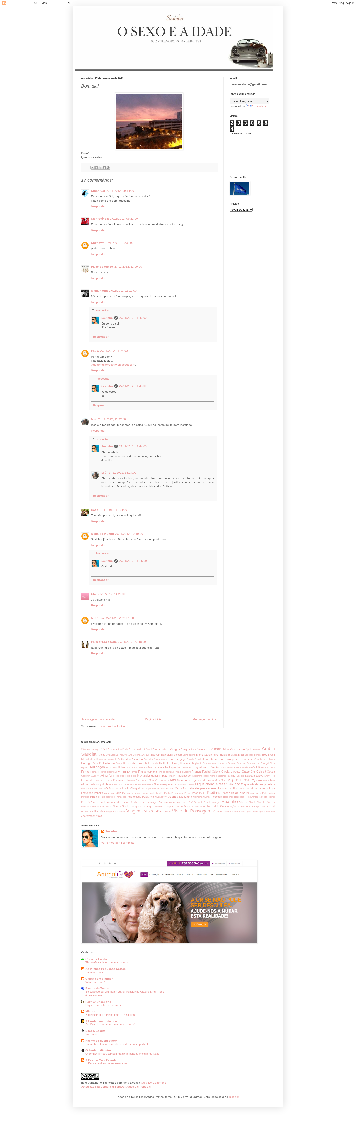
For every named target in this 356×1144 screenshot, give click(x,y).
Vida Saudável (153, 811)
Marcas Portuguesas (137, 780)
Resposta (239, 797)
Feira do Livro (268, 767)
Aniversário (237, 749)
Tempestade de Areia (177, 806)
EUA (222, 767)
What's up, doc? (95, 982)
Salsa (94, 802)
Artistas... (146, 755)
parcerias (109, 793)
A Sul (104, 749)
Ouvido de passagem (199, 788)
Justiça (240, 776)
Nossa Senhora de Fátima (140, 784)
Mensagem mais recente (98, 719)
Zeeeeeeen (269, 811)
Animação (202, 749)
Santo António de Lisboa (114, 802)
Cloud (198, 759)
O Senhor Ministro (98, 1050)
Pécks (167, 793)
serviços (216, 802)
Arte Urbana (134, 755)
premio (101, 797)
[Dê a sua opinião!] (96, 168)
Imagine (173, 776)
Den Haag (172, 763)
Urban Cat (98, 191)
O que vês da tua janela (256, 784)
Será (191, 802)
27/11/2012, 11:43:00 (133, 386)
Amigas (175, 749)
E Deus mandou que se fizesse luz (106, 1063)
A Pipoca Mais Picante (101, 1060)
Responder (98, 206)
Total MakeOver (216, 806)
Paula (95, 351)
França (196, 771)
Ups (96, 811)
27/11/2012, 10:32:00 (120, 242)
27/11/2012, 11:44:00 (133, 446)
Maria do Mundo (102, 533)
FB (258, 767)
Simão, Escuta (95, 1030)
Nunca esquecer (163, 784)
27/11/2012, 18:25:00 (133, 561)
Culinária (109, 763)
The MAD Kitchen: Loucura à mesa (106, 962)
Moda (217, 780)
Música (247, 780)
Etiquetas (186, 767)
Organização (167, 788)
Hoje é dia (130, 776)
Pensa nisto (177, 793)
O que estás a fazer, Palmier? (103, 1005)
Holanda (143, 775)
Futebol (206, 771)
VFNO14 (121, 811)
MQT (231, 780)
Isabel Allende (210, 776)
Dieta (272, 763)
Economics (131, 767)
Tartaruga (146, 806)
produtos (110, 797)
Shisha (243, 802)
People (187, 793)
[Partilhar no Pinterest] (108, 168)
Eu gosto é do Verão (205, 767)
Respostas (102, 310)
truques (257, 806)
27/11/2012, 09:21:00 (124, 218)
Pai (219, 788)
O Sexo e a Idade (117, 788)
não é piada (88, 784)
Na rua (266, 780)
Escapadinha (160, 767)
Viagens (134, 811)
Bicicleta (224, 754)
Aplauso (257, 749)
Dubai (121, 767)
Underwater (87, 811)
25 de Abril (86, 749)
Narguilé (100, 784)
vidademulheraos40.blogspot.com (113, 364)
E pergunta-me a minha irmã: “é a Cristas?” (111, 1014)
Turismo (266, 806)
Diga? (84, 767)
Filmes (134, 771)
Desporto (241, 763)
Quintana (197, 797)
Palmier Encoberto (104, 641)
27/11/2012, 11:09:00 (128, 266)
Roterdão (85, 802)
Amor (193, 749)
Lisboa (85, 780)
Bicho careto (189, 755)
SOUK (109, 806)
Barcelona (167, 754)
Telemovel (158, 806)
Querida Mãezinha (180, 796)
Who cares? (240, 811)
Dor (108, 767)
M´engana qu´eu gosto (101, 780)
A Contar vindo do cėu (101, 1021)
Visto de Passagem (191, 811)
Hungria (155, 775)
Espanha (175, 767)
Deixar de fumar (133, 763)
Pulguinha (148, 796)
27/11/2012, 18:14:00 (122, 472)
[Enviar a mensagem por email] (92, 168)
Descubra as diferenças (215, 763)
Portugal (85, 797)
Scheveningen (149, 802)
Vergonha (111, 811)
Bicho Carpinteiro (207, 754)
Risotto (271, 797)
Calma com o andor (99, 978)
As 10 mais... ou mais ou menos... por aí (110, 1024)
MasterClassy (156, 780)
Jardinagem (224, 776)
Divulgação (96, 767)
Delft (162, 763)
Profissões (121, 797)
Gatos (246, 771)
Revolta (263, 797)
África (140, 749)
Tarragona (135, 806)
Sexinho (107, 317)
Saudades (135, 802)
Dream (113, 767)
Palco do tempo (102, 266)
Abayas (112, 749)
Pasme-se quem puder (101, 1040)
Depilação (197, 763)
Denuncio (185, 763)
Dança (119, 763)
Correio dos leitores (264, 759)
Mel (173, 780)
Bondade (249, 755)
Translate (260, 106)
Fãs (246, 767)
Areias (101, 754)
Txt (273, 806)
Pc (161, 793)
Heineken (119, 776)
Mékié (167, 780)
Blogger (234, 1096)
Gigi (253, 771)
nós (124, 784)
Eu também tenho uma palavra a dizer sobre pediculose (118, 1044)
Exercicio (239, 767)
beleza (178, 754)
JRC (233, 775)
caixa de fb (114, 759)
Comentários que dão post (220, 759)
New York (117, 784)
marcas (122, 780)
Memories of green (189, 780)
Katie (94, 509)
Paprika (98, 792)
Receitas (216, 796)
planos (258, 793)
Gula (93, 776)
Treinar (249, 806)
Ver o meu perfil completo (118, 842)
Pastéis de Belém (151, 793)
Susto (125, 806)
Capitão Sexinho (132, 759)
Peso (195, 792)
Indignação (184, 775)
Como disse (246, 759)
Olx (144, 788)
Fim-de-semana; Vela (168, 771)
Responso (228, 797)
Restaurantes (251, 797)
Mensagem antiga (204, 719)
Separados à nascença (173, 802)
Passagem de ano (131, 793)
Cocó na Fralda (96, 959)
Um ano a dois (94, 972)
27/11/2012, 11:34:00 (113, 509)
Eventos (229, 767)
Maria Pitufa (99, 290)
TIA (204, 806)
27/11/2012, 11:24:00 (114, 351)
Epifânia (148, 767)
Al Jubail (148, 749)
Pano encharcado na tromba (250, 788)
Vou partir (91, 1034)
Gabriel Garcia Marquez (226, 771)
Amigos (185, 749)
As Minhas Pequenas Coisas (105, 968)
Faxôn (252, 767)
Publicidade (134, 796)
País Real (227, 788)
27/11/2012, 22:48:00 (132, 641)
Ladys (259, 775)
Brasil (271, 754)
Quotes (207, 797)
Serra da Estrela (202, 802)
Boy (264, 754)
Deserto (232, 763)
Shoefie (252, 802)
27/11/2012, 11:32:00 (112, 419)
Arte (125, 755)
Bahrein (155, 754)
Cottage (86, 763)
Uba (94, 594)
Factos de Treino (97, 988)
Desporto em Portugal (258, 763)
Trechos (241, 806)
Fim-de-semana (147, 771)
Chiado (190, 759)
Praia (93, 796)
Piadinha (213, 793)
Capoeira (148, 759)
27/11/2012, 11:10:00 (123, 290)
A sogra (96, 749)
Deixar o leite (151, 763)
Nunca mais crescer (184, 784)
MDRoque (98, 618)
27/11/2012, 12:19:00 (129, 533)
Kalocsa (250, 775)
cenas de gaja (176, 759)
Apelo (249, 749)
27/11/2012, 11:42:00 (133, 317)
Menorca (208, 780)
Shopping (261, 802)
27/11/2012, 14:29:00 (112, 594)
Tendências (196, 806)
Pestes (202, 793)
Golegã (261, 771)
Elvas (140, 767)
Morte (224, 780)
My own (257, 780)
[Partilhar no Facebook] (104, 168)
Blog (241, 754)
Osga (178, 788)
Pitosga (250, 793)
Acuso (132, 749)
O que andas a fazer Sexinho (217, 784)
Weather (228, 811)
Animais (215, 749)
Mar (115, 780)
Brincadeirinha (88, 759)
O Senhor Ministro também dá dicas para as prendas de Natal (122, 1053)
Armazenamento (114, 755)
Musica (239, 780)
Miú (94, 419)
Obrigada (135, 788)
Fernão (94, 771)
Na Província (100, 218)
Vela (102, 811)
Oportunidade (153, 788)
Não (272, 780)
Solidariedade (98, 806)
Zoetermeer (88, 816)
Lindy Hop (269, 776)
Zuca (99, 815)
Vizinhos (218, 811)
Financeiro (185, 771)
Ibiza (164, 775)
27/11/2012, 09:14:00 (120, 191)
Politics (271, 793)
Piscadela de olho (233, 792)
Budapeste (101, 759)
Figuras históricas (107, 771)
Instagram (197, 776)
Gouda (271, 771)
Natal (108, 784)
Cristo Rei (98, 763)
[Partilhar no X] (100, 168)
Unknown (97, 242)
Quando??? (161, 797)
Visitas (167, 811)
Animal (226, 749)
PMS (264, 793)
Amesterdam (160, 749)
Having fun (105, 775)
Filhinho (124, 771)
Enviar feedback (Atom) (113, 726)
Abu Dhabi (123, 749)
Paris (118, 792)
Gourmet (85, 776)
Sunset (117, 806)
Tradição (231, 806)
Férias (85, 771)
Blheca (234, 755)
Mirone (90, 1011)
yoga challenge (255, 811)
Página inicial (153, 719)
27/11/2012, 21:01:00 (120, 618)
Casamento (159, 759)
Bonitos (258, 755)
